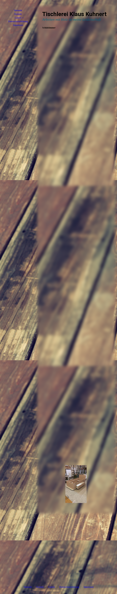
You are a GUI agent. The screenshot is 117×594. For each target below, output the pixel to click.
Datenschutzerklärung (18, 21)
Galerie (18, 17)
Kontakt (18, 14)
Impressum (18, 25)
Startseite (18, 10)
